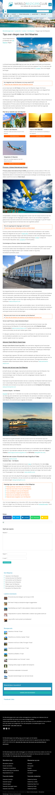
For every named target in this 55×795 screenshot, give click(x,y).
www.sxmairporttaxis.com (19, 328)
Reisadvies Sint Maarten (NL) (13, 588)
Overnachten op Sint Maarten (13, 580)
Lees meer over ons (16, 725)
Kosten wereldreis (7, 766)
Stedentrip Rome (32, 788)
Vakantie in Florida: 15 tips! (15, 631)
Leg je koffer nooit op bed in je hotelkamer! (19, 619)
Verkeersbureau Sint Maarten (13, 578)
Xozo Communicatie (32, 792)
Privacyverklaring (24, 14)
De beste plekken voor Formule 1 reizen (19, 659)
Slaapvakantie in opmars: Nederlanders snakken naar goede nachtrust (27, 613)
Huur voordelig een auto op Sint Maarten (17, 491)
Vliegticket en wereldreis (9, 768)
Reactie (5, 532)
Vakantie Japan (7, 784)
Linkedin (26, 517)
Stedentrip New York (33, 784)
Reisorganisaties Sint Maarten (13, 586)
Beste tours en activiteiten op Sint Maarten (18, 495)
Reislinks (43, 14)
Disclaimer (41, 792)
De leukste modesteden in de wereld (18, 670)
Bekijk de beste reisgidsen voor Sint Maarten (18, 497)
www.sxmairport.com (14, 301)
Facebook (8, 517)
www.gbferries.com (40, 452)
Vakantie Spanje (7, 782)
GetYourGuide (13, 459)
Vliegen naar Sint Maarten (12, 584)
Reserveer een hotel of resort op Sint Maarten (18, 489)
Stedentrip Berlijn (32, 779)
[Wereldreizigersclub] (27, 6)
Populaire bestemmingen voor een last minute (20, 676)
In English (16, 16)
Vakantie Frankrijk (8, 779)
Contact (14, 14)
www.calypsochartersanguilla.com (17, 452)
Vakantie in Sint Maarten (12, 576)
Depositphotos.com (8, 773)
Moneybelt (30, 766)
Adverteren (35, 14)
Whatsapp (36, 517)
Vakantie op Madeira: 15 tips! (16, 653)
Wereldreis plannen (8, 763)
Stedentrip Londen (33, 782)
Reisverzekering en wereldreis (11, 770)
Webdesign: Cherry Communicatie (12, 794)
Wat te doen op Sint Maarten (13, 582)
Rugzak (30, 768)
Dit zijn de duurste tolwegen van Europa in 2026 (21, 597)
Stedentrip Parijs (32, 786)
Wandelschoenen (32, 770)
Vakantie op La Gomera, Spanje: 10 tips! (18, 637)
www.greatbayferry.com (19, 480)
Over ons (6, 14)
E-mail (45, 517)
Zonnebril (30, 773)
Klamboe (30, 763)
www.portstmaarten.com (9, 387)
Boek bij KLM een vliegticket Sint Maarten (17, 493)
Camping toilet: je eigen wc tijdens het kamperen (21, 665)
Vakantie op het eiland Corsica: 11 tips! (18, 648)
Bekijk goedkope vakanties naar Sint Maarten (18, 487)
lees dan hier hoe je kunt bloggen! (22, 756)
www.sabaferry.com (30, 472)
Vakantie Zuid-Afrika (8, 788)
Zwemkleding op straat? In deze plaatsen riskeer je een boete (24, 608)
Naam (5, 554)
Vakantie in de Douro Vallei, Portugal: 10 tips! (20, 642)
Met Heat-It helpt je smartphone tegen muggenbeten (22, 602)
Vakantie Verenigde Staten (10, 786)
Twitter (17, 517)
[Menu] (50, 4)
